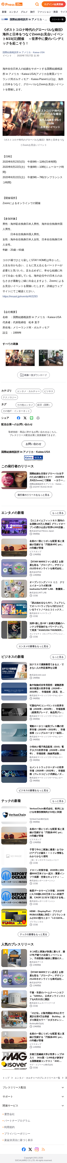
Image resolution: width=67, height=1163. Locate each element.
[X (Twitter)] (25, 418)
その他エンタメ (25, 405)
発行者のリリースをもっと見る (33, 495)
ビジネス (48, 391)
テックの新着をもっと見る (33, 934)
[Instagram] (37, 1149)
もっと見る (58, 513)
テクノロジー (9, 397)
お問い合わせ (33, 444)
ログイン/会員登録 (53, 4)
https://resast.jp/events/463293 (20, 296)
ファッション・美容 (47, 12)
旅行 (32, 12)
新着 (4, 12)
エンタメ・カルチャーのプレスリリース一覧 (37, 1078)
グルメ (24, 12)
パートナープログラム (16, 1120)
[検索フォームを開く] (37, 4)
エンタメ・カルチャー (28, 391)
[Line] (31, 418)
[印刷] (38, 418)
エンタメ (13, 12)
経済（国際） (44, 405)
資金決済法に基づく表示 (18, 1140)
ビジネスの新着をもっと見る (33, 790)
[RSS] (43, 1149)
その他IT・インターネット (16, 411)
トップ (6, 1078)
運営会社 (9, 1114)
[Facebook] (18, 418)
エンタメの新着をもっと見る (33, 646)
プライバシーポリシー (16, 1133)
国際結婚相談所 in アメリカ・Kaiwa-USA (24, 52)
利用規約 (9, 1127)
